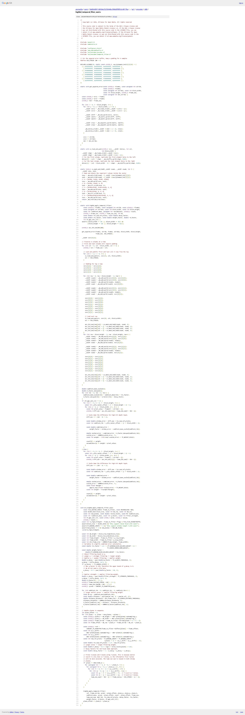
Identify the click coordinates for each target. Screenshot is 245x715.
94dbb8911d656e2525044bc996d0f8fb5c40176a (109, 9)
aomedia (79, 9)
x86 (146, 9)
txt (237, 712)
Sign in (241, 3)
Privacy (17, 712)
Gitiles (11, 712)
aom (86, 9)
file (114, 16)
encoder (139, 9)
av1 (133, 9)
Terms (22, 712)
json (241, 712)
